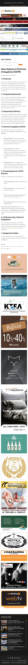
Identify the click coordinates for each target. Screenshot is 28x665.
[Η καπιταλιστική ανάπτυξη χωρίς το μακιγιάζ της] (4, 648)
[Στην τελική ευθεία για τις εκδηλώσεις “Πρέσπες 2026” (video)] (4, 622)
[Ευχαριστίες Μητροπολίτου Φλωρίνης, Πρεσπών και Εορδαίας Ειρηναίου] (4, 628)
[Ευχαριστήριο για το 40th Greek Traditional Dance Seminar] (4, 635)
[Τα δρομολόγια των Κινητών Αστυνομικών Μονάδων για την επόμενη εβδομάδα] (4, 641)
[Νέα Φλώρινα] (8, 11)
